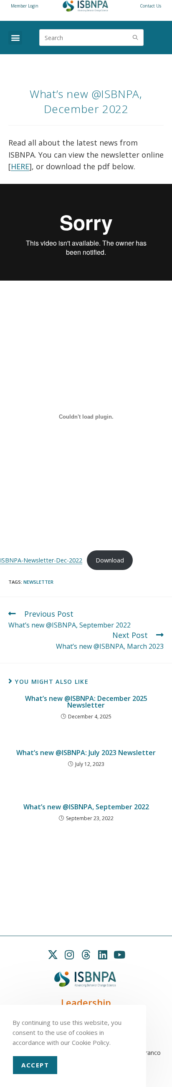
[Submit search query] (135, 37)
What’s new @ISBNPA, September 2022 (86, 806)
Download (110, 560)
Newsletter (38, 582)
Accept (35, 1065)
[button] (15, 38)
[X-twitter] (52, 954)
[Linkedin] (102, 954)
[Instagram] (69, 954)
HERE (20, 166)
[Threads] (86, 954)
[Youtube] (119, 954)
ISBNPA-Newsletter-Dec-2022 (41, 560)
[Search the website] (91, 37)
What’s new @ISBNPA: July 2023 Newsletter (86, 752)
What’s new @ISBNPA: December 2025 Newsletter (86, 701)
